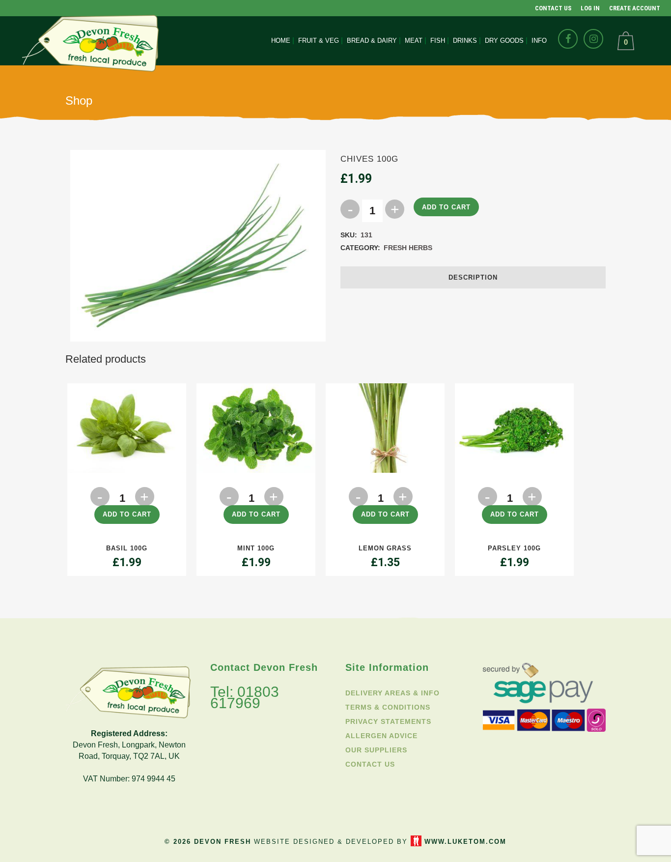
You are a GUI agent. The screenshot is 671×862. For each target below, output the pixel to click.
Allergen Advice (381, 736)
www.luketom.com (465, 841)
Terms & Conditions (387, 707)
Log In (590, 8)
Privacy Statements (388, 721)
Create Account (634, 8)
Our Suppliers (376, 750)
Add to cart (446, 207)
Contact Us (553, 8)
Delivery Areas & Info (392, 693)
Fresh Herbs (408, 248)
